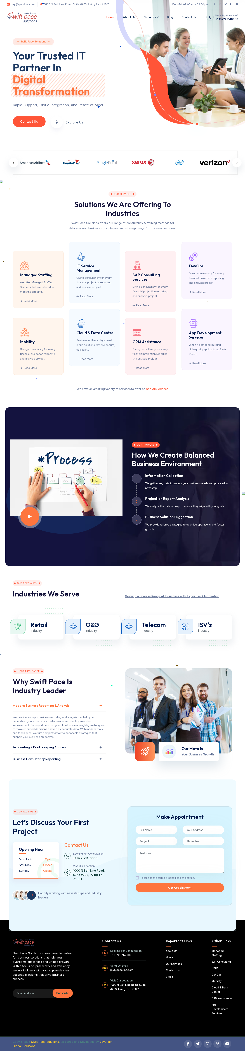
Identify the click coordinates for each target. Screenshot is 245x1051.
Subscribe (62, 993)
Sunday (24, 870)
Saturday (25, 865)
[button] (13, 162)
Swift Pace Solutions (45, 1041)
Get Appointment (179, 887)
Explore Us (74, 122)
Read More (30, 301)
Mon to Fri (26, 859)
